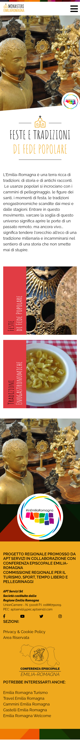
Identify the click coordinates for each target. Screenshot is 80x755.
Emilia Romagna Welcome (27, 715)
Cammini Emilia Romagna (26, 704)
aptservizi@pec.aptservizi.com (31, 609)
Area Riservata (16, 637)
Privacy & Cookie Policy (24, 631)
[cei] (40, 660)
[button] (74, 8)
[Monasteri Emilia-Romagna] (12, 8)
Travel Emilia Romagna (23, 698)
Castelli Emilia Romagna (25, 710)
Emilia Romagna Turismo (25, 692)
